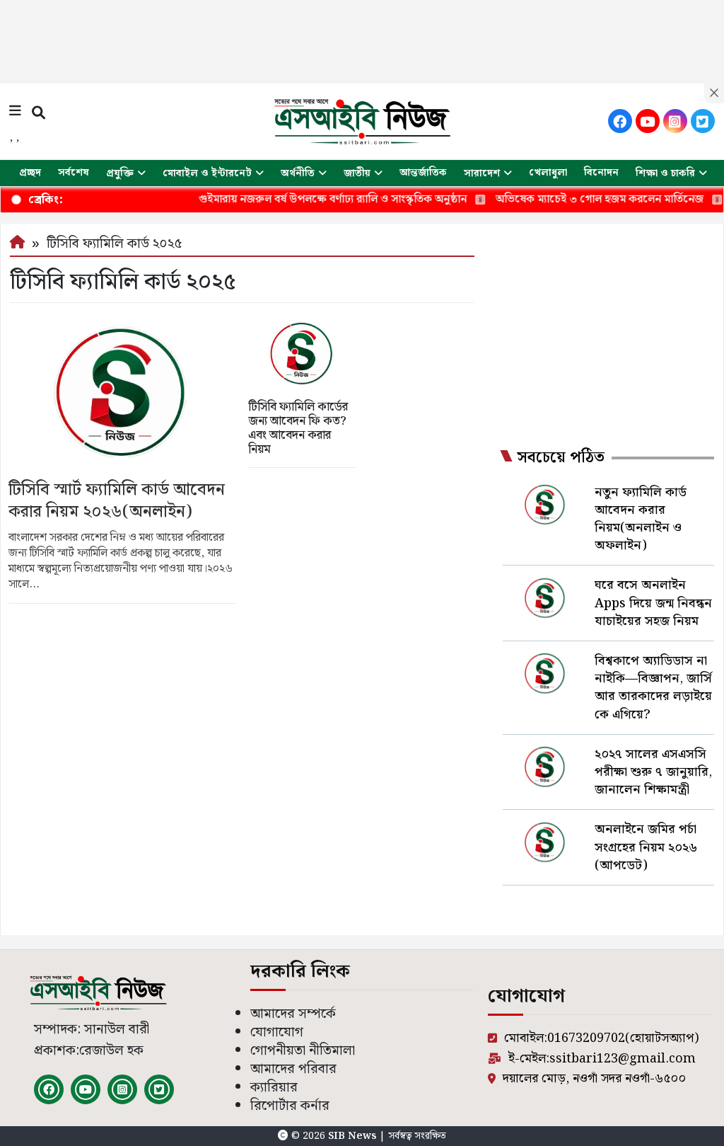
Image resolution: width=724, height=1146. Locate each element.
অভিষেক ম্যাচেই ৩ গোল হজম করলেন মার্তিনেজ (576, 199)
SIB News (353, 1136)
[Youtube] (648, 121)
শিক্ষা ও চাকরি (665, 173)
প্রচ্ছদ (30, 173)
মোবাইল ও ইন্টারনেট (207, 173)
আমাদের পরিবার (293, 1069)
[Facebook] (620, 121)
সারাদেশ (482, 173)
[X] (703, 121)
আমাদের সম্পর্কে (293, 1014)
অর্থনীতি (298, 173)
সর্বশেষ (73, 173)
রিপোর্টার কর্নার (289, 1106)
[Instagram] (675, 121)
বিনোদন (601, 173)
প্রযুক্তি (120, 173)
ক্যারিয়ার (274, 1088)
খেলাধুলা (548, 173)
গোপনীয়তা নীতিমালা (302, 1051)
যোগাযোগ (276, 1032)
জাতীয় (357, 173)
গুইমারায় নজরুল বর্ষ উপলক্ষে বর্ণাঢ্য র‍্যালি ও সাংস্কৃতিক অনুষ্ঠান (309, 199)
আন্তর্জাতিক (423, 173)
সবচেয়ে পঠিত (561, 458)
